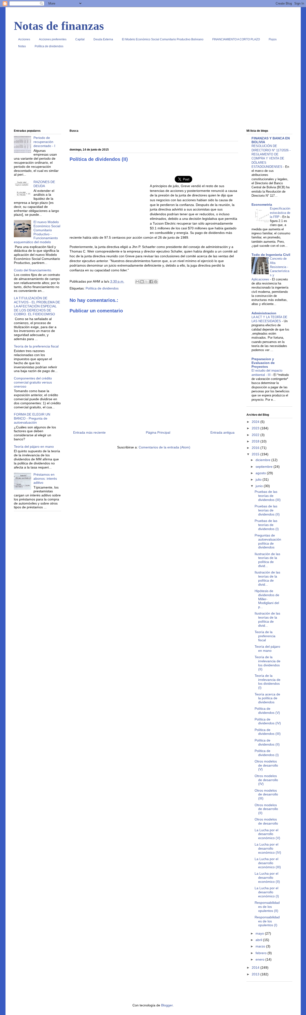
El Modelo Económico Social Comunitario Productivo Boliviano (162, 39)
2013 (256, 974)
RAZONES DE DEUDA (44, 184)
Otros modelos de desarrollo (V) (266, 765)
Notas (22, 46)
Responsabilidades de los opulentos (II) (267, 907)
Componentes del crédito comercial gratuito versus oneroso (33, 382)
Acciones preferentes (52, 39)
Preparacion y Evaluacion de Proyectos (263, 362)
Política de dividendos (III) (268, 732)
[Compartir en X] (146, 281)
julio (259, 479)
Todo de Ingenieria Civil (270, 255)
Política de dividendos (49, 46)
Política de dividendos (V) (267, 711)
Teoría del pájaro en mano (34, 446)
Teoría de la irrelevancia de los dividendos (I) (267, 681)
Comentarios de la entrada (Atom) (164, 447)
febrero (262, 953)
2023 (256, 428)
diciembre (263, 460)
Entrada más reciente (89, 432)
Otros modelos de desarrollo (266, 821)
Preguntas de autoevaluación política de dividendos (268, 541)
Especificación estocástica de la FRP (280, 213)
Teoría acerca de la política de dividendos (267, 698)
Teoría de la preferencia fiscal (36, 346)
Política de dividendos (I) (267, 753)
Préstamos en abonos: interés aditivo (45, 478)
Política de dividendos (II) (267, 742)
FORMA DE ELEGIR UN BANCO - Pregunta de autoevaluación (32, 418)
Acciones (24, 39)
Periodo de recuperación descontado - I (44, 142)
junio (260, 486)
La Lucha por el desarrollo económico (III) (268, 863)
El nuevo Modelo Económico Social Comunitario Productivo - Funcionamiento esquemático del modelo (37, 232)
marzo (261, 946)
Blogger (167, 1005)
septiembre (264, 466)
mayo (260, 933)
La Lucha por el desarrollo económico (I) (267, 892)
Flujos (273, 39)
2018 (256, 441)
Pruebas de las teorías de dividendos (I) (267, 525)
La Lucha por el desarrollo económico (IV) (268, 848)
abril (259, 940)
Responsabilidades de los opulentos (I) (267, 921)
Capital (80, 39)
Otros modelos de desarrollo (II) (266, 809)
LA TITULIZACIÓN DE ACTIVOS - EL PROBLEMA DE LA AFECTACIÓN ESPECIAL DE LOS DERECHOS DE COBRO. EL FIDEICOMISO (37, 306)
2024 (256, 422)
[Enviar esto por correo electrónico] (137, 281)
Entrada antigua (222, 432)
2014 (256, 967)
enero (260, 959)
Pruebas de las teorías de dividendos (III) (268, 496)
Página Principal (158, 432)
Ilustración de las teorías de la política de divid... (267, 560)
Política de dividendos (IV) (268, 721)
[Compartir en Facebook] (151, 281)
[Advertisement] (153, 90)
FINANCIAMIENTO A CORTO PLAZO (236, 39)
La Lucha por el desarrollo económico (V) (267, 834)
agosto (261, 473)
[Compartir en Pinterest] (155, 281)
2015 (256, 454)
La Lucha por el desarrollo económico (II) (267, 878)
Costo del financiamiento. (33, 270)
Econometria (261, 204)
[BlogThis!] (142, 281)
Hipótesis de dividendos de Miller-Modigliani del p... (267, 599)
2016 (256, 448)
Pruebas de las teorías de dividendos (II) (267, 510)
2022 (256, 435)
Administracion (263, 313)
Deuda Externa (103, 39)
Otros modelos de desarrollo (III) (266, 794)
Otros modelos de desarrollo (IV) (266, 780)
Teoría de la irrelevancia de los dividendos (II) (267, 663)
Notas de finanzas (59, 25)
